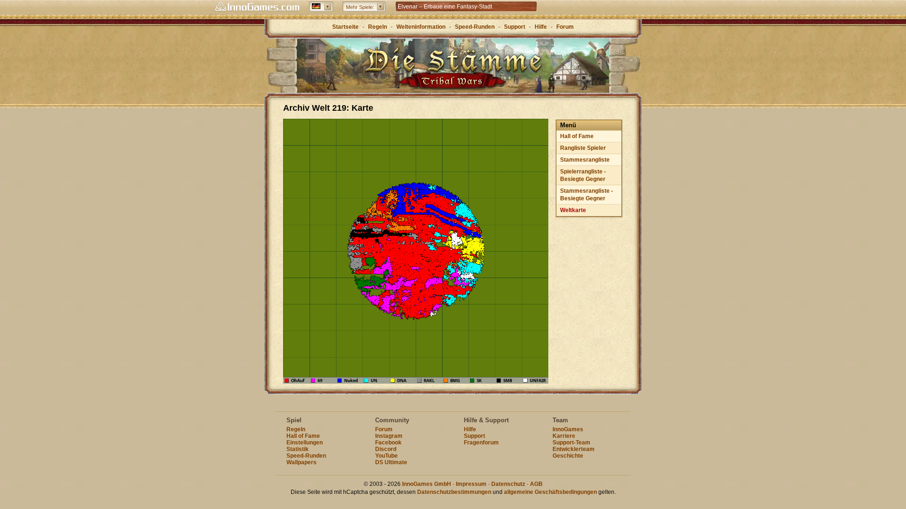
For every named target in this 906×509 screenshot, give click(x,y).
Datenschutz (508, 484)
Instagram (389, 436)
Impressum (471, 484)
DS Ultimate (391, 462)
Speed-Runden (475, 27)
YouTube (386, 455)
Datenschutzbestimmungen (454, 492)
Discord (385, 449)
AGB (536, 484)
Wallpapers (301, 462)
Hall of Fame (577, 136)
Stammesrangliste (585, 159)
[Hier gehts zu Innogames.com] (257, 7)
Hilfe (541, 27)
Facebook (388, 442)
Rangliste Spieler (583, 148)
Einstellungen (304, 442)
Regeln (377, 27)
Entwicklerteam (574, 449)
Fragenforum (481, 442)
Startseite (345, 27)
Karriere (564, 436)
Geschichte (568, 455)
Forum (565, 27)
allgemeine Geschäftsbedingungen (550, 492)
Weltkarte (573, 210)
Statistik (297, 449)
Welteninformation (420, 27)
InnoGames (568, 429)
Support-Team (571, 442)
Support (514, 27)
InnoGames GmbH (426, 484)
